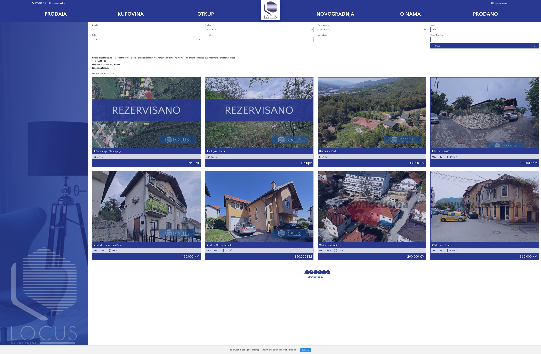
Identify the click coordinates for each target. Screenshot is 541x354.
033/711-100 (100, 61)
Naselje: (95, 25)
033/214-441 (40, 3)
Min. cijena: (209, 35)
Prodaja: (208, 25)
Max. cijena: (322, 35)
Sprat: (432, 25)
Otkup (205, 14)
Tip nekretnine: (323, 25)
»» (328, 272)
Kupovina (131, 14)
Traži (437, 46)
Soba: (94, 35)
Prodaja (56, 14)
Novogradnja (335, 14)
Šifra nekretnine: (436, 35)
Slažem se (305, 350)
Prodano (485, 14)
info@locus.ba (58, 3)
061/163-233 (115, 64)
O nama (410, 14)
